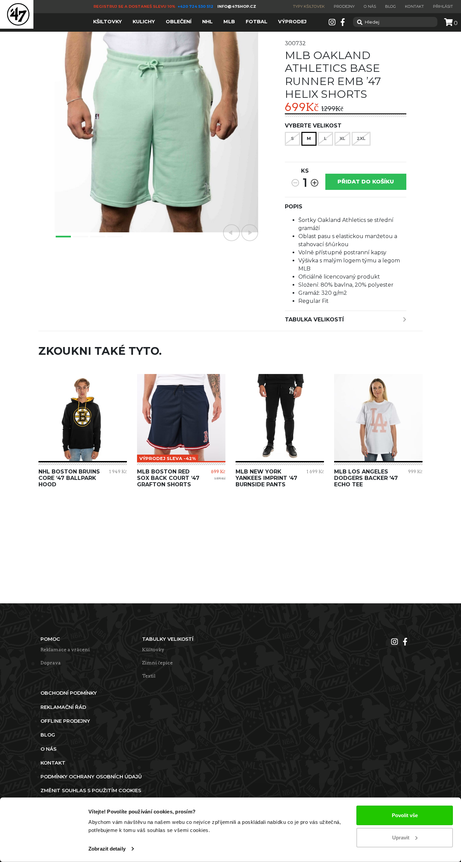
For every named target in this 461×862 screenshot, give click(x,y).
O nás (370, 6)
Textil (149, 676)
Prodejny (344, 6)
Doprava (50, 662)
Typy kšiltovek (309, 6)
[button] (231, 232)
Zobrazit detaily (107, 849)
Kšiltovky (153, 649)
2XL (361, 138)
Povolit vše (405, 815)
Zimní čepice (157, 662)
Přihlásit (443, 6)
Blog (390, 6)
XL (342, 138)
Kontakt (414, 6)
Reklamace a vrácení (65, 649)
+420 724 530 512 (196, 6)
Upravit (400, 837)
